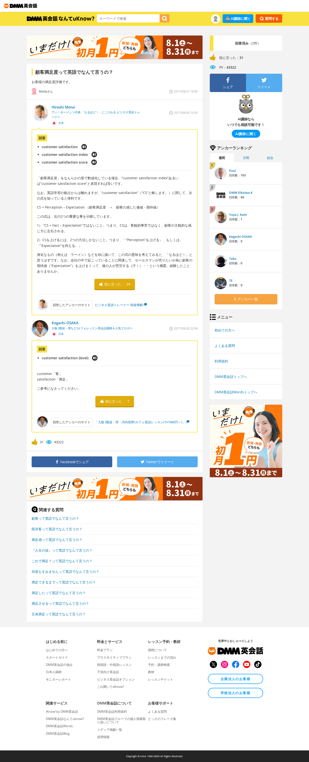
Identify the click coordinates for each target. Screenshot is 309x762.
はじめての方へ (57, 650)
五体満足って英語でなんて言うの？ (59, 614)
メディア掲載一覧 (109, 729)
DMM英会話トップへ (231, 376)
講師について (157, 650)
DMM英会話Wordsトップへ (236, 392)
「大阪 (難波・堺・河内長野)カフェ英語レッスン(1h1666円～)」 (140, 422)
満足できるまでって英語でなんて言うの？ (64, 582)
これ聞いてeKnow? (110, 686)
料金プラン (105, 650)
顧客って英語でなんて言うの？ (55, 518)
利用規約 (221, 361)
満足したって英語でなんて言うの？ (59, 592)
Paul (232, 170)
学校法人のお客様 (235, 692)
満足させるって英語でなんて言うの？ (60, 603)
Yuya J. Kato (238, 214)
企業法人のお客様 (235, 678)
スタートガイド (57, 657)
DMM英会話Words (59, 726)
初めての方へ (225, 330)
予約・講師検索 (159, 664)
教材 (151, 672)
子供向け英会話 (108, 672)
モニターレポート (58, 679)
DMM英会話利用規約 (112, 711)
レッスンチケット (160, 679)
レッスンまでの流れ (162, 657)
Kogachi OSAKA (240, 236)
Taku (232, 258)
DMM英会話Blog (58, 733)
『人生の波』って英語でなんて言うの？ (62, 550)
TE (230, 280)
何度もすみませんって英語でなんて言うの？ (65, 571)
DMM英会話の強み (59, 664)
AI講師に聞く (241, 18)
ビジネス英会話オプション (116, 679)
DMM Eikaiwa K (241, 192)
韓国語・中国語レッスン (114, 664)
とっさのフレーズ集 (162, 719)
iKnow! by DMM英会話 (62, 711)
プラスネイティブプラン (114, 657)
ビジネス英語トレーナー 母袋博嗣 (119, 305)
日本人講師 (54, 672)
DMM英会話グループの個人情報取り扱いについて (121, 720)
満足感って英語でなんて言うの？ (57, 539)
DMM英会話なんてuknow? (65, 719)
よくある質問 (225, 345)
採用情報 (103, 737)
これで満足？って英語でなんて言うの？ (62, 561)
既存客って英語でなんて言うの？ (57, 529)
